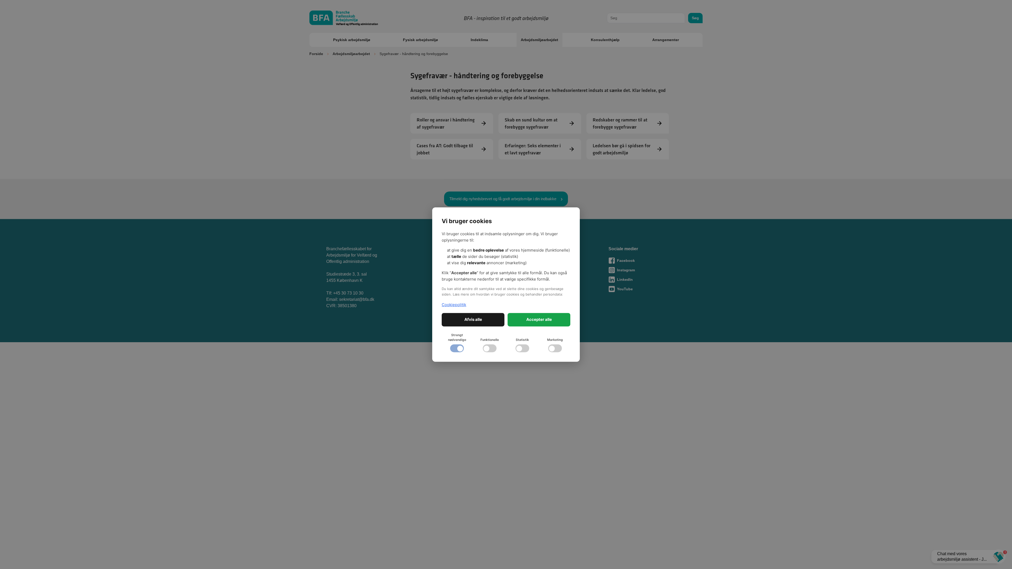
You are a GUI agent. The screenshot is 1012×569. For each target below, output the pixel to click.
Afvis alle (473, 319)
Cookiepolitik (454, 304)
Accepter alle (539, 319)
